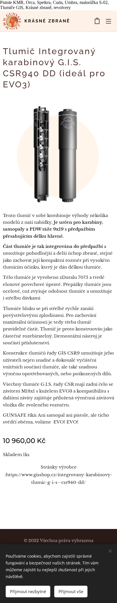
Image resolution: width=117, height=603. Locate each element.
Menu (108, 21)
